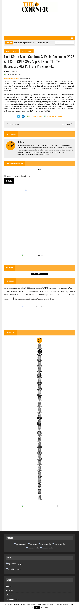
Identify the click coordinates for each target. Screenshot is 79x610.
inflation (14, 72)
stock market (23, 299)
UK (37, 299)
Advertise (9, 595)
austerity (8, 288)
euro (21, 291)
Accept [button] (37, 607)
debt (54, 288)
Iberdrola (13, 295)
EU (18, 292)
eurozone (38, 291)
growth (6, 295)
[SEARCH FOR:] (64, 42)
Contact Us (9, 590)
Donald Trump (60, 288)
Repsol (71, 295)
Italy (33, 295)
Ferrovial (49, 291)
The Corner (15, 78)
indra (22, 295)
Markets (37, 295)
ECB (70, 287)
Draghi (65, 288)
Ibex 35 (19, 295)
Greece (72, 291)
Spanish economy (27, 51)
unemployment (42, 299)
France (54, 292)
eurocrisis (26, 291)
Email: (39, 169)
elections (14, 292)
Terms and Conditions (12, 599)
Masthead (9, 586)
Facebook (20, 564)
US (49, 298)
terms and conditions (22, 176)
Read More (45, 607)
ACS (5, 288)
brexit (33, 288)
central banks (39, 288)
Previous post (14, 124)
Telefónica (31, 299)
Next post (66, 124)
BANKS (25, 288)
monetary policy (45, 295)
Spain (16, 298)
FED (45, 291)
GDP (58, 292)
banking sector (16, 288)
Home (7, 51)
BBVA (30, 288)
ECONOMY (7, 292)
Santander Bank (8, 299)
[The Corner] (39, 7)
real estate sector (58, 295)
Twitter (18, 569)
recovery (66, 295)
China (45, 287)
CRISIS (51, 288)
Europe (31, 292)
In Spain (15, 51)
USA (52, 299)
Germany (64, 291)
